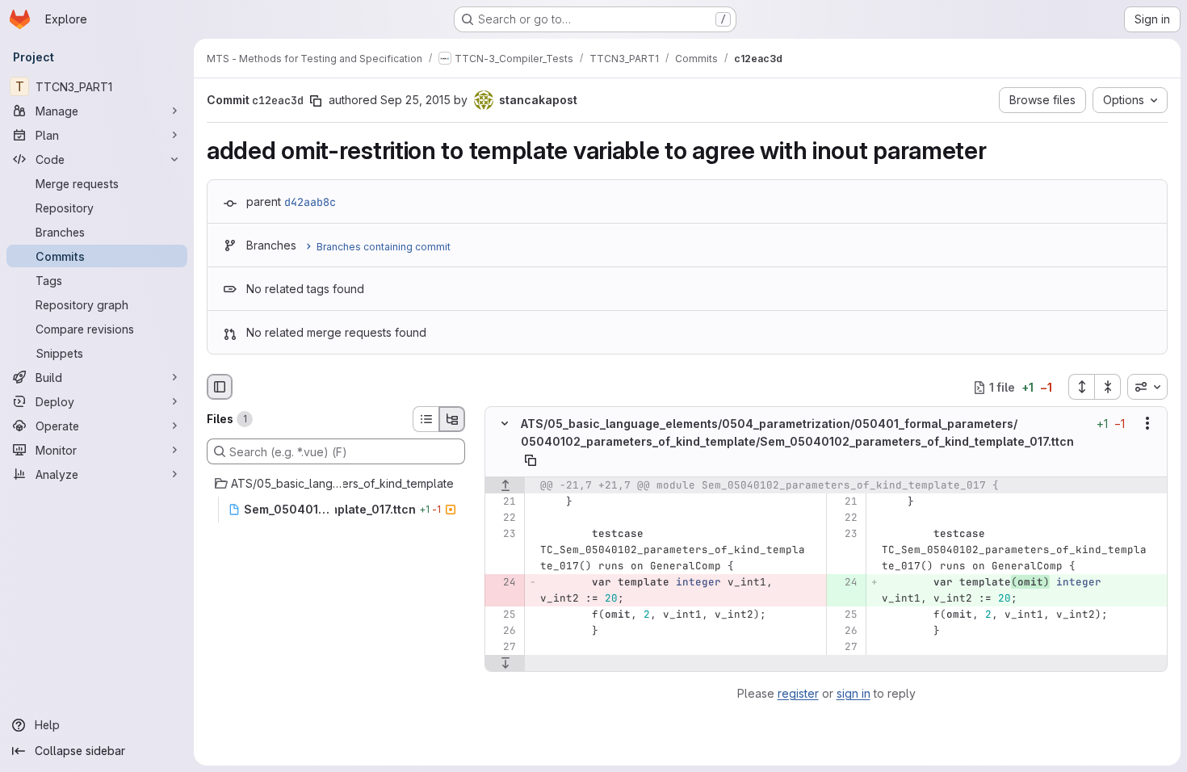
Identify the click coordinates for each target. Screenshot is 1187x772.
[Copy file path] (530, 460)
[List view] (425, 419)
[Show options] (1147, 424)
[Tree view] (452, 419)
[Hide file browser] (220, 387)
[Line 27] (502, 647)
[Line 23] (502, 534)
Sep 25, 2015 (415, 100)
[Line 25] (502, 614)
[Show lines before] (505, 485)
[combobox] (1147, 387)
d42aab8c (310, 202)
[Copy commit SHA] (315, 101)
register (798, 693)
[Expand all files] (1081, 387)
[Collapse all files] (1108, 387)
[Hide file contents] (504, 424)
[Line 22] (502, 518)
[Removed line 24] (502, 582)
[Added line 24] (844, 582)
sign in (853, 693)
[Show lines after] (505, 663)
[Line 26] (502, 631)
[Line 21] (502, 501)
